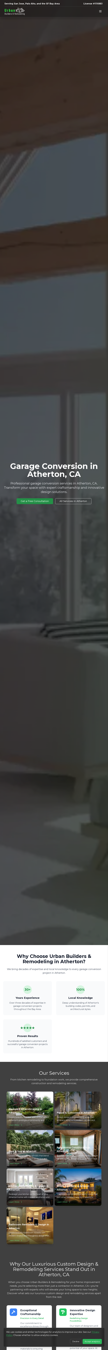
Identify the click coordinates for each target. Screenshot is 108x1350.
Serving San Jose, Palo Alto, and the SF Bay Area (32, 3)
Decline (75, 1341)
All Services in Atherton (73, 501)
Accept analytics (92, 1341)
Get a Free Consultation (35, 501)
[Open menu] (100, 11)
